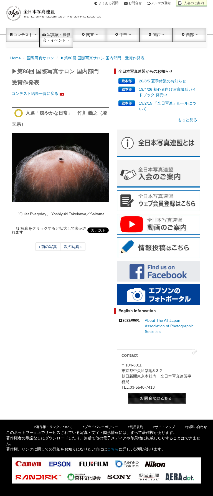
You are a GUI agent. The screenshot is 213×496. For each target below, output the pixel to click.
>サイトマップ (164, 427)
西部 (190, 34)
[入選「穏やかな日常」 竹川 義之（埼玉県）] (60, 167)
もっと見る (187, 120)
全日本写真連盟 (54, 13)
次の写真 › (73, 246)
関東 (90, 34)
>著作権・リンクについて (53, 427)
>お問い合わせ (196, 427)
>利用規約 (135, 427)
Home (15, 58)
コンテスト (23, 34)
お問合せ (135, 3)
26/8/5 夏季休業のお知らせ (162, 81)
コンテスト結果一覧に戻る (35, 93)
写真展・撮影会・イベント (56, 37)
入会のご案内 (194, 3)
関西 (157, 34)
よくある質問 (108, 3)
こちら (113, 449)
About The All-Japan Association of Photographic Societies (169, 326)
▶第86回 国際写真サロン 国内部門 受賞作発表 (102, 58)
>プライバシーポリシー (100, 427)
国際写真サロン (40, 58)
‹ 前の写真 (48, 246)
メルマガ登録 (161, 3)
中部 (123, 34)
